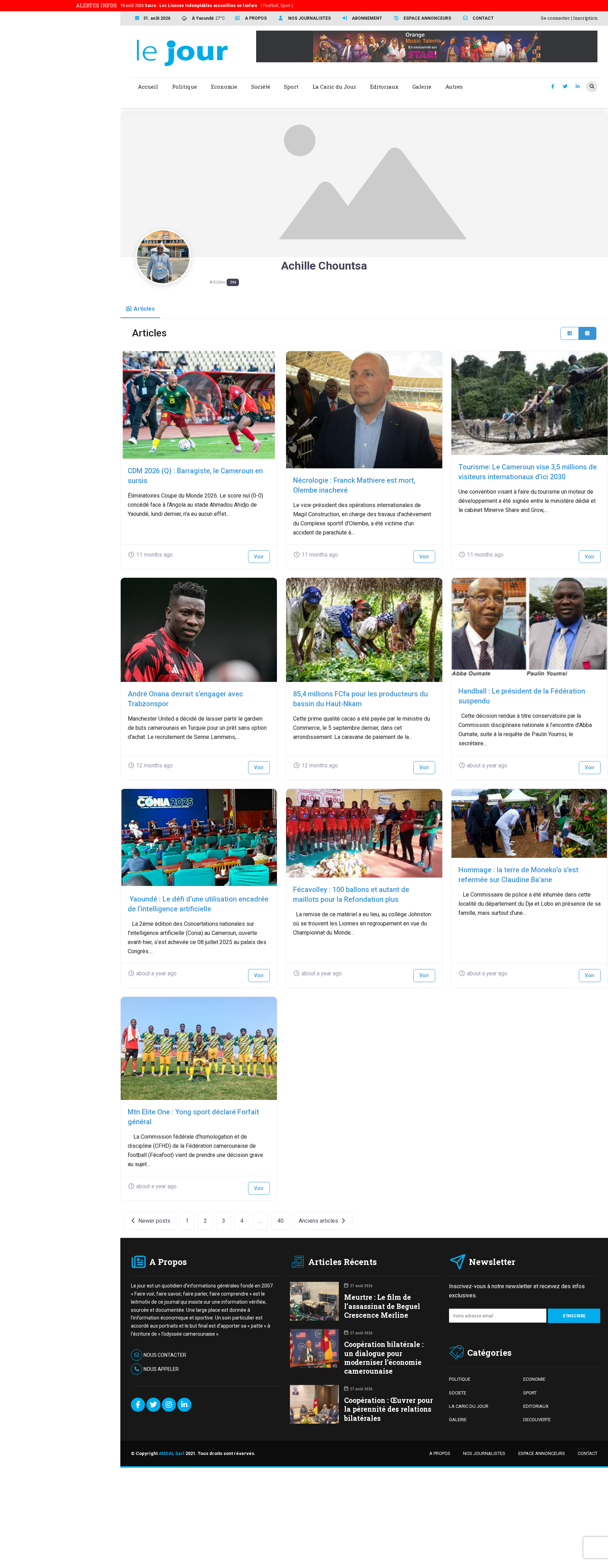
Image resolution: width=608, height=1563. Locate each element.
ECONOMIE (534, 1379)
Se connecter (555, 18)
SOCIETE (457, 1393)
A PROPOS (439, 1453)
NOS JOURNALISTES (484, 1453)
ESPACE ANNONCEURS (541, 1453)
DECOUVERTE (537, 1419)
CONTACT (587, 1453)
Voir (259, 556)
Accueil (148, 86)
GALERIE (458, 1419)
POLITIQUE (459, 1379)
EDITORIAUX (536, 1406)
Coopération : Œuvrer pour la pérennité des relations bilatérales (388, 1409)
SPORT (530, 1393)
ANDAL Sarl (171, 1453)
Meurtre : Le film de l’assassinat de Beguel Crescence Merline (382, 1306)
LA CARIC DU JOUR (468, 1406)
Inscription (585, 18)
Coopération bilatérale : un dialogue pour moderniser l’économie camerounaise (383, 1357)
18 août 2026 (206, 5)
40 (280, 1220)
